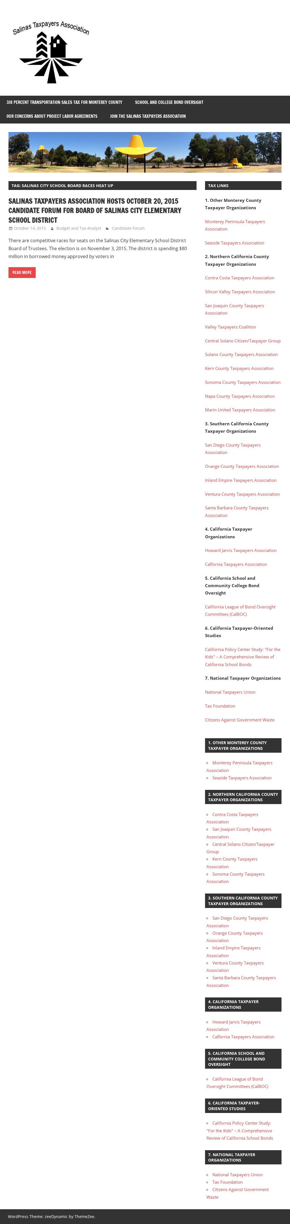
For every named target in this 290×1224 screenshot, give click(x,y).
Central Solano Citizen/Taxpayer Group (243, 341)
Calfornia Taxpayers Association (236, 564)
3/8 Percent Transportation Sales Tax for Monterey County (64, 102)
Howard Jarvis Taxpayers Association (241, 550)
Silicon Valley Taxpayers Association (240, 291)
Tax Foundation (220, 706)
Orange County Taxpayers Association (242, 466)
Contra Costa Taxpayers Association (239, 278)
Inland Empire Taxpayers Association (241, 480)
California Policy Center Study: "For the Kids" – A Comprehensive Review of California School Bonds (242, 656)
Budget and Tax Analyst (78, 228)
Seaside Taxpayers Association (234, 243)
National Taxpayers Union (230, 692)
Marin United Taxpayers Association (240, 410)
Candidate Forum (128, 228)
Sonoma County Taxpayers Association (243, 382)
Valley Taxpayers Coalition (230, 327)
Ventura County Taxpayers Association (242, 494)
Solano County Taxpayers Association (241, 354)
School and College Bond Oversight (169, 102)
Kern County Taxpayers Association (239, 368)
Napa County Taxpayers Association (240, 396)
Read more (22, 272)
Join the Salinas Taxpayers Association (148, 116)
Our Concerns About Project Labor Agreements (52, 116)
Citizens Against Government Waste (239, 720)
